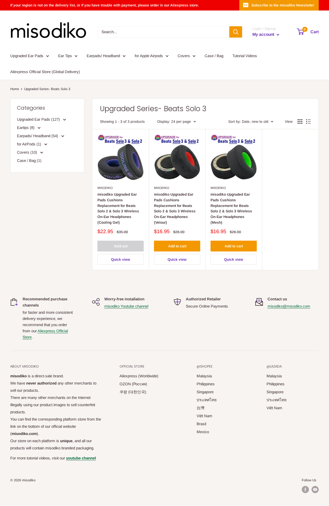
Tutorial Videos (244, 56)
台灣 (200, 408)
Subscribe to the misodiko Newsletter (282, 5)
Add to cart (177, 246)
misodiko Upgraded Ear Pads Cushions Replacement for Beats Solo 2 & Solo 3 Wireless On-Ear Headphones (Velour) (175, 208)
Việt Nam (204, 416)
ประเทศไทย (207, 400)
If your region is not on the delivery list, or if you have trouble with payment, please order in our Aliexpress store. (104, 5)
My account (263, 34)
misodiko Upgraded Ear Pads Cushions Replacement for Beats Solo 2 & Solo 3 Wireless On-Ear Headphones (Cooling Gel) (118, 208)
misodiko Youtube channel (126, 306)
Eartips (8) (26, 127)
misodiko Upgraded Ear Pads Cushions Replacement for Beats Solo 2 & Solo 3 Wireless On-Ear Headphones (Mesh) (231, 208)
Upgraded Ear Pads (26, 56)
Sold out (120, 246)
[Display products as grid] (300, 121)
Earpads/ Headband (103, 56)
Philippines (206, 384)
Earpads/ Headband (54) (38, 136)
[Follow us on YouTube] (315, 489)
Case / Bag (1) (29, 160)
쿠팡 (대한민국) (133, 392)
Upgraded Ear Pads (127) (39, 119)
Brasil (201, 424)
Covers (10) (27, 152)
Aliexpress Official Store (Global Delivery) (45, 71)
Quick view (120, 259)
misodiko (105, 188)
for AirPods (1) (29, 144)
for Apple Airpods (149, 56)
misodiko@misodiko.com (289, 306)
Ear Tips (65, 56)
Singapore (205, 392)
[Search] (235, 32)
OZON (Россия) (133, 384)
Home (14, 89)
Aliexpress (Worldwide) (139, 376)
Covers (184, 56)
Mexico (203, 432)
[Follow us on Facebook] (305, 489)
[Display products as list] (308, 121)
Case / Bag (214, 56)
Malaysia (204, 376)
